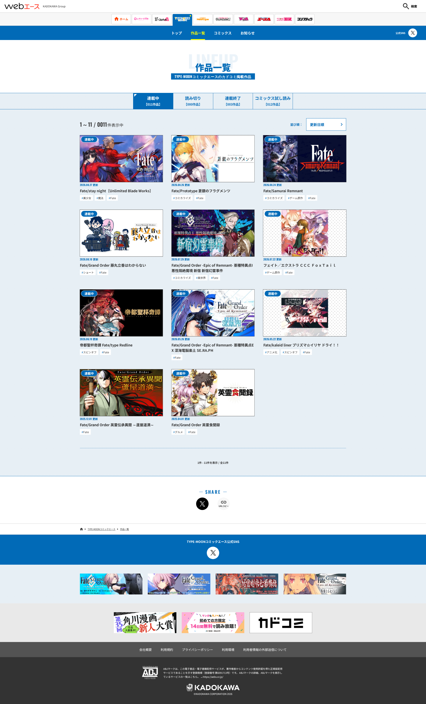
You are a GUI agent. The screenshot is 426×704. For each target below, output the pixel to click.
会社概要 (145, 649)
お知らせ (248, 33)
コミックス (223, 33)
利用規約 (167, 649)
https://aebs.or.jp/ (213, 676)
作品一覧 (198, 33)
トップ (176, 33)
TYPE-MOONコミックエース (101, 529)
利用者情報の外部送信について (265, 649)
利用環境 (228, 649)
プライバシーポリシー (197, 649)
